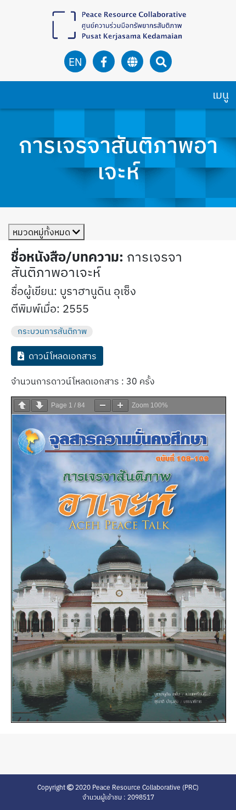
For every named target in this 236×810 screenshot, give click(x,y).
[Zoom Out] (102, 405)
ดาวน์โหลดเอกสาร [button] (63, 355)
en (75, 62)
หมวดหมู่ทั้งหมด (42, 231)
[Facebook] (103, 62)
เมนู (220, 94)
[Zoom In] (120, 405)
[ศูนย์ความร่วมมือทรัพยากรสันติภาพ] (118, 25)
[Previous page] (22, 405)
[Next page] (39, 405)
